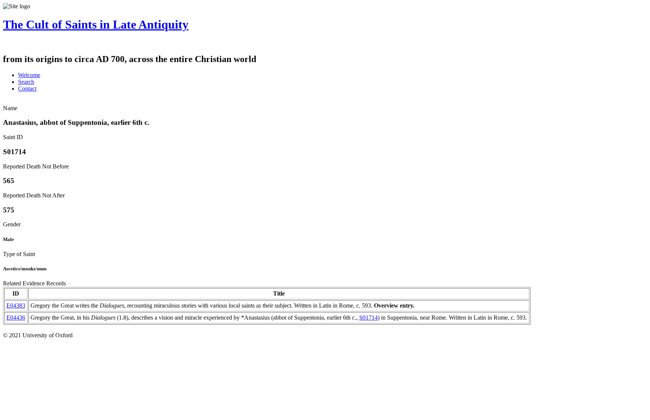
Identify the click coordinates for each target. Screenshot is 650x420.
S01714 (368, 317)
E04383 (15, 305)
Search (26, 82)
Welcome (29, 75)
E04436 (15, 317)
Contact (27, 88)
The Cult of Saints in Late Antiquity (95, 24)
